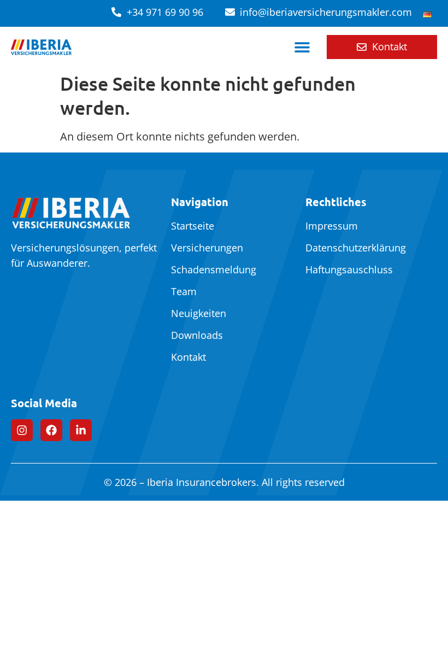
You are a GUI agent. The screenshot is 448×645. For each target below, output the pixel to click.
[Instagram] (22, 430)
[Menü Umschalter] (302, 47)
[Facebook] (51, 430)
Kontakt (188, 356)
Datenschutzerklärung (355, 247)
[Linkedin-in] (81, 430)
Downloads (197, 335)
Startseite (192, 225)
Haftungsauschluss (349, 269)
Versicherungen (207, 247)
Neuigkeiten (198, 313)
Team (184, 291)
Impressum (331, 225)
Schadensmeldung (213, 269)
